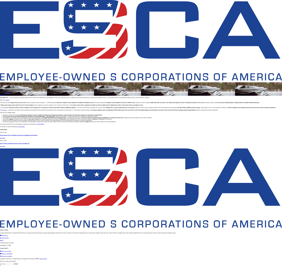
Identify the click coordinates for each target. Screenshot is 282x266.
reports (7, 100)
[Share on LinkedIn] (8, 92)
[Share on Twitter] (6, 92)
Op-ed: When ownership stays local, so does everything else (14, 143)
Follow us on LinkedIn (6, 256)
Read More (2, 138)
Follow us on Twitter (6, 251)
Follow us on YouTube (7, 253)
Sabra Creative (43, 258)
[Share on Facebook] (5, 92)
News (4, 95)
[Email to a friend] (9, 92)
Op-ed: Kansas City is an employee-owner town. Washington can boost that (18, 135)
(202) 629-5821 (5, 238)
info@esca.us (4, 235)
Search (15, 263)
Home (1, 95)
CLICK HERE (40, 124)
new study (4, 110)
